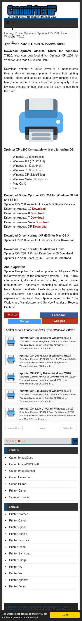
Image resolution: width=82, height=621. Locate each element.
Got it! (65, 614)
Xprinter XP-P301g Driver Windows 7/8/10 (45, 373)
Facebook (58, 315)
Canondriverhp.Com (46, 609)
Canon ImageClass (21, 457)
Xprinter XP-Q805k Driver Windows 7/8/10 (45, 338)
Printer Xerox (17, 573)
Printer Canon (17, 490)
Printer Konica (18, 533)
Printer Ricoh (17, 547)
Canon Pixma (17, 483)
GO (75, 441)
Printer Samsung (19, 553)
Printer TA (15, 566)
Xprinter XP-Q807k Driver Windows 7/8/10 (45, 355)
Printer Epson (17, 527)
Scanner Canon (19, 497)
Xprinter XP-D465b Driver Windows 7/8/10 (45, 391)
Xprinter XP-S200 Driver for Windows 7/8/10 (46, 408)
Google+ (59, 321)
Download (39, 208)
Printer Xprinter (24, 33)
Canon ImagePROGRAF (24, 464)
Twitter (24, 321)
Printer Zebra (17, 586)
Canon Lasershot (20, 477)
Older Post (68, 428)
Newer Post (14, 428)
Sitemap (65, 609)
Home (8, 33)
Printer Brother (18, 514)
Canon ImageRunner (22, 470)
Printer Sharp (17, 560)
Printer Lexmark (19, 540)
